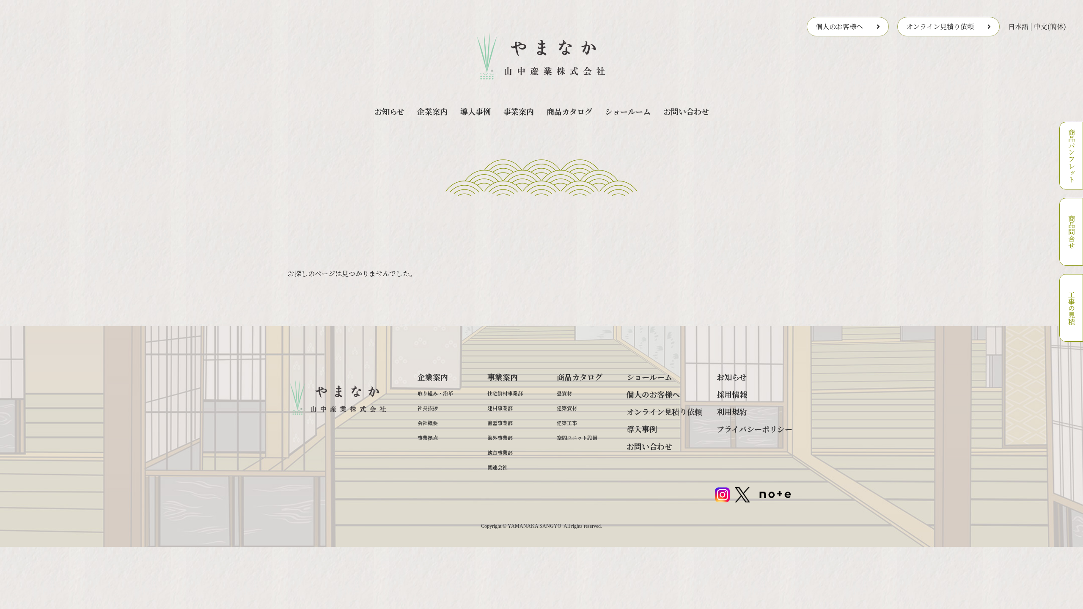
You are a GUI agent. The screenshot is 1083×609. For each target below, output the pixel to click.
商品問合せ (1071, 232)
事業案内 (518, 111)
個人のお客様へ (839, 26)
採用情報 (732, 394)
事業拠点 (428, 437)
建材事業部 (500, 407)
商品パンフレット (1071, 156)
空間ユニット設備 (577, 437)
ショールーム (628, 111)
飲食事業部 (500, 452)
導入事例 (475, 111)
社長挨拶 (428, 407)
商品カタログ (569, 111)
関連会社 (497, 467)
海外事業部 (500, 437)
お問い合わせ (686, 111)
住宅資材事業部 (505, 393)
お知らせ (389, 111)
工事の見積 (1071, 308)
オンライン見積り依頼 (940, 26)
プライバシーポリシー (754, 428)
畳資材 (564, 393)
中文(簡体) (1050, 26)
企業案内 (432, 111)
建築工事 (567, 422)
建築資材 (567, 407)
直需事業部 (500, 422)
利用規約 (732, 411)
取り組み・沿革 (435, 393)
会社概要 (428, 422)
